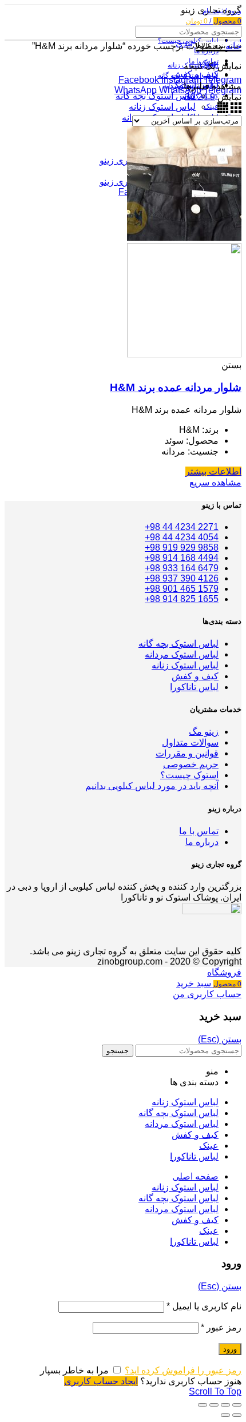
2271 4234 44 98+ (182, 527)
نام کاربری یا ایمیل (203, 1306)
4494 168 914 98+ (182, 558)
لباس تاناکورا (194, 687)
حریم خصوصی (191, 764)
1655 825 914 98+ (182, 599)
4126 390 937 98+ (182, 578)
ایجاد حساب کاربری (101, 1381)
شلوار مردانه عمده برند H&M (175, 387)
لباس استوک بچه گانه (156, 96)
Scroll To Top (215, 1391)
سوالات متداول (190, 742)
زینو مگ (204, 731)
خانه (233, 46)
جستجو (117, 1050)
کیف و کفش (195, 676)
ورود (230, 1349)
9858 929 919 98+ (182, 547)
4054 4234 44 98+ (182, 537)
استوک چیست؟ (189, 775)
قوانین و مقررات (187, 753)
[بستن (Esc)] (236, 1405)
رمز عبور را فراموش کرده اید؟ (183, 1370)
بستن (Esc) (219, 1039)
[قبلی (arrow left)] (236, 1415)
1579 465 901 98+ (182, 589)
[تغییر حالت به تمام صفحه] (214, 1405)
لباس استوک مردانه (182, 654)
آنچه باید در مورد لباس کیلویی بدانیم (152, 786)
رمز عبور (221, 1327)
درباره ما (202, 842)
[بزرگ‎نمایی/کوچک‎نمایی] (202, 1405)
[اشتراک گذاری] (225, 1405)
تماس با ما (199, 831)
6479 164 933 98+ (182, 568)
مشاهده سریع (215, 482)
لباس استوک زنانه (162, 106)
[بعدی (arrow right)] (225, 1415)
